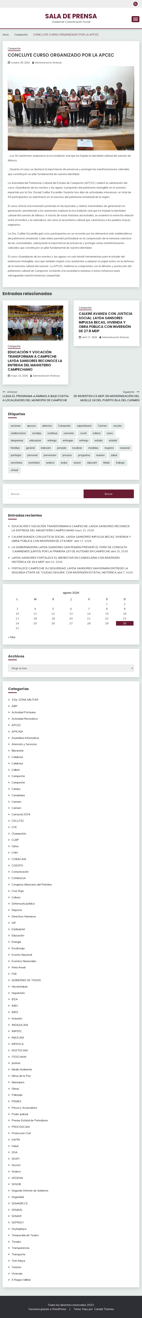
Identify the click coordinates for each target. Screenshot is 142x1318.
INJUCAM (18, 1037)
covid (83, 433)
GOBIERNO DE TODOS (26, 980)
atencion (47, 425)
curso (110, 433)
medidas (93, 447)
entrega (51, 440)
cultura (96, 433)
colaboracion (18, 433)
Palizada (17, 1095)
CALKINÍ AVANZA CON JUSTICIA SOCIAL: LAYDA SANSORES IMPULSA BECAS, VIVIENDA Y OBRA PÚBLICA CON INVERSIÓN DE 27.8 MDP (105, 322)
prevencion (50, 455)
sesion (77, 462)
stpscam (92, 462)
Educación (18, 935)
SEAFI (15, 1158)
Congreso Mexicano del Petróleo (32, 884)
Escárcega (18, 948)
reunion (100, 455)
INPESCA (18, 1044)
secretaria (16, 462)
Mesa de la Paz (21, 1075)
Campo (16, 789)
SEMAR (16, 1216)
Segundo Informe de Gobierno (30, 1190)
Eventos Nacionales (24, 961)
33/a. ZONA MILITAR (25, 699)
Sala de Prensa (71, 16)
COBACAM (19, 859)
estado (99, 440)
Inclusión (17, 1018)
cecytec (117, 425)
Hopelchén (18, 993)
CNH (15, 852)
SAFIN (16, 1139)
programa (84, 455)
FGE (14, 973)
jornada (61, 447)
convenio (69, 433)
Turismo (16, 1267)
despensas (17, 440)
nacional (125, 447)
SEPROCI (18, 1222)
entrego (83, 440)
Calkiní (16, 769)
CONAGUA (19, 878)
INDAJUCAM (20, 1025)
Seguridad (18, 1197)
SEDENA (17, 1178)
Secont (16, 1165)
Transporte (18, 1254)
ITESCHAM (19, 1056)
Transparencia (20, 1248)
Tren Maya (18, 1260)
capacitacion (84, 425)
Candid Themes (104, 1309)
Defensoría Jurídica (23, 903)
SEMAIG (17, 1209)
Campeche (14, 48)
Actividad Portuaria (24, 712)
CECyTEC (18, 820)
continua (52, 433)
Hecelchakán (20, 986)
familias (15, 447)
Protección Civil (21, 1133)
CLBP (15, 839)
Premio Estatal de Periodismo (30, 1120)
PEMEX (16, 1101)
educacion (35, 440)
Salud (15, 1146)
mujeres (109, 447)
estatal (113, 440)
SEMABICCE (20, 1203)
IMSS (15, 1012)
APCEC (16, 725)
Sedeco (16, 1171)
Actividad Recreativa (25, 718)
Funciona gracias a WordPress (48, 1309)
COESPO (17, 865)
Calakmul (17, 757)
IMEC (15, 1005)
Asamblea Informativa (25, 738)
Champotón (19, 833)
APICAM (17, 731)
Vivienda (17, 1273)
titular (106, 462)
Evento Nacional (22, 954)
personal (32, 455)
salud (114, 455)
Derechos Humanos (24, 916)
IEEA (15, 999)
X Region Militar (21, 1279)
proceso (67, 455)
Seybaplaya (19, 1228)
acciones (16, 425)
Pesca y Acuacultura (24, 1107)
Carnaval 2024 (21, 814)
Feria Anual (18, 967)
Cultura (16, 897)
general (30, 447)
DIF (14, 922)
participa (16, 455)
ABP (14, 706)
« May (12, 637)
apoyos (31, 425)
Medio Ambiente (22, 1069)
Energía (16, 942)
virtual (14, 470)
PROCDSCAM (21, 1126)
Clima (15, 846)
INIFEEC (17, 1031)
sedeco (50, 462)
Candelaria (18, 795)
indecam (46, 447)
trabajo (120, 462)
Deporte (17, 910)
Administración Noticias (48, 62)
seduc (64, 462)
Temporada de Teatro (25, 1235)
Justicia (16, 1063)
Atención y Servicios (24, 744)
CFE (14, 827)
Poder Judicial (20, 1114)
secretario (34, 462)
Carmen (102, 425)
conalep (36, 433)
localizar (77, 447)
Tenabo (16, 1241)
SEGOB (16, 1184)
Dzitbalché (18, 929)
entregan (68, 440)
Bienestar (18, 750)
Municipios (18, 1082)
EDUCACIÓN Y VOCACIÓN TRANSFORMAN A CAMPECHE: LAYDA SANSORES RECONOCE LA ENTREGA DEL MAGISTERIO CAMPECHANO (35, 361)
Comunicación (20, 871)
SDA (14, 1152)
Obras (15, 1088)
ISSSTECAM (20, 1050)
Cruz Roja (18, 891)
